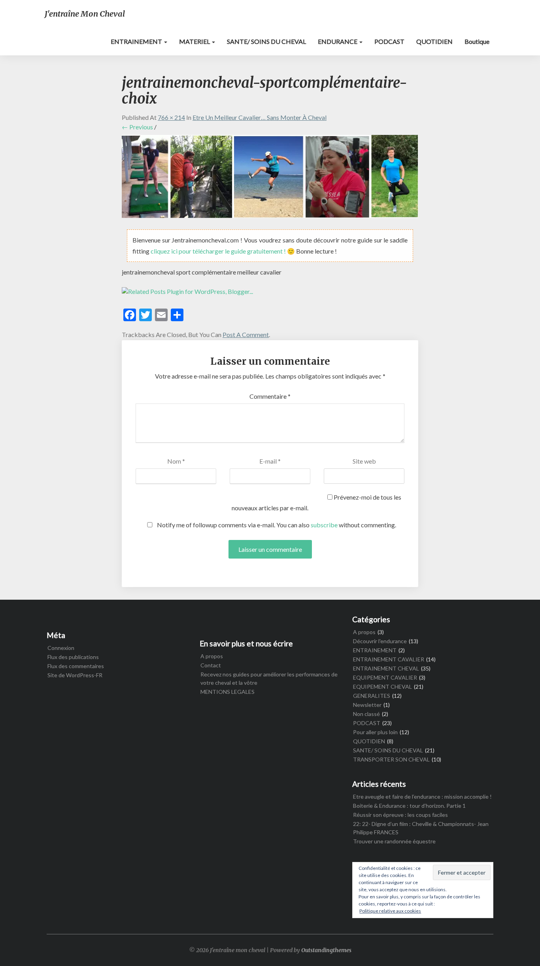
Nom (176, 461)
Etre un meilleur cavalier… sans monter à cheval (260, 117)
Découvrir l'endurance (380, 641)
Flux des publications (73, 656)
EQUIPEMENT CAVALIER (385, 677)
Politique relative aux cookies (390, 911)
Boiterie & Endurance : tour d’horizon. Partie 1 (409, 805)
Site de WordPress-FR (74, 675)
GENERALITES (371, 695)
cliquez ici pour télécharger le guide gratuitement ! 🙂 (223, 251)
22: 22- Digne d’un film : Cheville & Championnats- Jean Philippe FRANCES (421, 827)
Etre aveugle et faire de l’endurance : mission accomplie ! (422, 796)
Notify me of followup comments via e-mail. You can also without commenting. (276, 524)
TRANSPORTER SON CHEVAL (391, 759)
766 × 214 (171, 117)
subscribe (324, 524)
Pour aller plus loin (375, 732)
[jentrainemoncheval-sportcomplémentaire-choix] (270, 178)
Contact (210, 665)
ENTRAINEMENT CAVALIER (388, 659)
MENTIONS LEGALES (227, 691)
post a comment (246, 334)
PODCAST (389, 41)
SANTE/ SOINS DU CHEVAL (266, 41)
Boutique (476, 41)
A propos (211, 656)
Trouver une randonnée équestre (394, 841)
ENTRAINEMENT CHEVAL (386, 668)
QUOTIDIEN (434, 41)
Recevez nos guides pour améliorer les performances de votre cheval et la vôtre (269, 678)
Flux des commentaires (75, 666)
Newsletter (367, 704)
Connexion (60, 647)
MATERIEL (195, 41)
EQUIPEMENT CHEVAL (382, 686)
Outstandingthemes (326, 950)
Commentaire (270, 396)
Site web (364, 461)
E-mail (270, 461)
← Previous (137, 127)
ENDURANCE (338, 41)
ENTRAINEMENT (137, 41)
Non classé (366, 713)
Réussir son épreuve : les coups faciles (400, 814)
